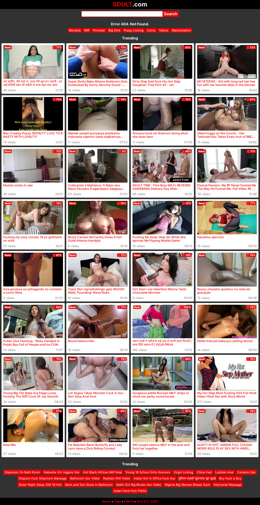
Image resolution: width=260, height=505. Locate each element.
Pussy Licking (134, 30)
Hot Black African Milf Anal (102, 472)
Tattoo (163, 30)
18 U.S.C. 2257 (147, 501)
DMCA (129, 501)
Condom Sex (246, 472)
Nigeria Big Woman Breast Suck (187, 484)
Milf (86, 30)
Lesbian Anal (224, 472)
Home (106, 501)
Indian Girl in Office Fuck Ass (154, 478)
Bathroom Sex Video (85, 478)
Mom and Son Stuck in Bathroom (89, 484)
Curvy (151, 30)
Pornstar (99, 30)
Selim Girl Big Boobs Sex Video (138, 484)
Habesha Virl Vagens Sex (62, 472)
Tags (117, 501)
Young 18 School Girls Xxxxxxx (147, 472)
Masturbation (181, 30)
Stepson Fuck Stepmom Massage (43, 478)
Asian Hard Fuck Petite (130, 491)
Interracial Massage (228, 484)
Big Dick (114, 30)
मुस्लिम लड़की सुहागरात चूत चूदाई (197, 478)
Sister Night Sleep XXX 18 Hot (40, 484)
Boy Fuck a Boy (230, 478)
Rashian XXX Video (116, 478)
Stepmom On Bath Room (22, 472)
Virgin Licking (183, 472)
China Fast (204, 472)
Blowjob (75, 30)
